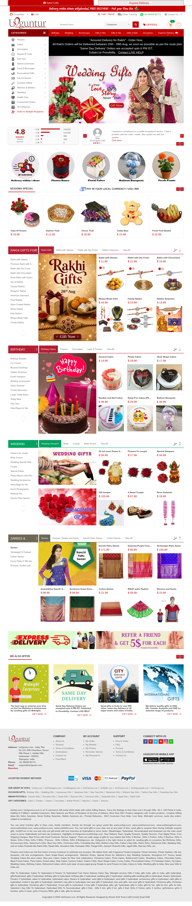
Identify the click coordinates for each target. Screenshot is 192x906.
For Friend (15, 363)
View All (126, 250)
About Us (60, 741)
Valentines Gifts (81, 792)
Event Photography (19, 489)
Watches (86, 801)
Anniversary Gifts (64, 792)
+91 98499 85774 (152, 14)
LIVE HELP (84, 711)
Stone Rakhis (16, 309)
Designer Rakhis (18, 291)
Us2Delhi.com (106, 788)
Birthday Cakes (48, 349)
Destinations (61, 752)
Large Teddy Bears (19, 394)
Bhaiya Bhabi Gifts (19, 318)
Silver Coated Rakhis (20, 304)
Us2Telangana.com (53, 788)
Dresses (104, 801)
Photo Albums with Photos (22, 475)
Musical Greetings (19, 367)
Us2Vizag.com (157, 788)
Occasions (148, 33)
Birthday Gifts (33, 792)
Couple (76, 443)
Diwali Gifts (63, 796)
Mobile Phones (73, 801)
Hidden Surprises (110, 250)
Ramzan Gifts (77, 796)
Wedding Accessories (20, 480)
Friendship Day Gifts (169, 792)
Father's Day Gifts (149, 792)
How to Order (122, 741)
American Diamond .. (20, 295)
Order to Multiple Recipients (30, 111)
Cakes (20, 44)
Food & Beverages (26, 68)
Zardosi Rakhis (17, 286)
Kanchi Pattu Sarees (20, 498)
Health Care (22, 97)
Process (119, 748)
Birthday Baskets (18, 358)
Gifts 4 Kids (132, 33)
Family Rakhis (17, 322)
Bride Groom (90, 443)
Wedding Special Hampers (23, 462)
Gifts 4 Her (116, 33)
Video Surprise (17, 385)
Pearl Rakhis (16, 300)
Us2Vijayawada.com (140, 788)
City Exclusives (24, 78)
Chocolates (22, 49)
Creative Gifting (24, 83)
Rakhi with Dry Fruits (88, 250)
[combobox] (118, 23)
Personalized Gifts (25, 73)
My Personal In (93, 755)
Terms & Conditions (65, 748)
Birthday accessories (20, 381)
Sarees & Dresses (25, 63)
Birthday (55, 33)
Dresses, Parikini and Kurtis (65, 538)
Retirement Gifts (113, 792)
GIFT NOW (37, 714)
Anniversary (84, 33)
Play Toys (15, 403)
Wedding (69, 33)
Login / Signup (108, 14)
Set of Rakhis (16, 282)
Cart (170, 25)
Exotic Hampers (18, 376)
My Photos (91, 748)
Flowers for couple (19, 453)
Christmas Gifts (92, 796)
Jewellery (21, 92)
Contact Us (61, 755)
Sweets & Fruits (24, 54)
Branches (13, 768)
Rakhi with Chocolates (21, 273)
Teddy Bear (15, 399)
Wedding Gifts (48, 792)
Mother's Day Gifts (131, 792)
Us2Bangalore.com (72, 788)
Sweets (48, 801)
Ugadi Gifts (123, 796)
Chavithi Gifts (34, 796)
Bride (65, 443)
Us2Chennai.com (90, 788)
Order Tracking (130, 14)
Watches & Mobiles (26, 87)
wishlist (178, 25)
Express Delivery (166, 33)
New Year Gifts (97, 792)
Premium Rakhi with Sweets (23, 264)
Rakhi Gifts (46, 250)
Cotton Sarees (114, 538)
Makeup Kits (16, 493)
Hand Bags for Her (19, 408)
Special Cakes (17, 471)
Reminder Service (94, 752)
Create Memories (18, 390)
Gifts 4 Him (100, 33)
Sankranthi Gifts (108, 796)
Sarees (44, 538)
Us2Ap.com (37, 788)
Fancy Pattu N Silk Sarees (22, 561)
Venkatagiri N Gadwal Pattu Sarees (27, 552)
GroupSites (19, 14)
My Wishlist (91, 744)
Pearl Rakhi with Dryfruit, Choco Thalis (28, 277)
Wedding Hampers (50, 443)
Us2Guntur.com (121, 788)
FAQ (118, 744)
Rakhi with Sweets (64, 250)
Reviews (60, 744)
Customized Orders (26, 102)
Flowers (21, 39)
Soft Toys (21, 59)
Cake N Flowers (94, 349)
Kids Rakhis (16, 313)
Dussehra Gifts (49, 796)
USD (36, 14)
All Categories (23, 107)
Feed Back (61, 759)
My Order (90, 741)
